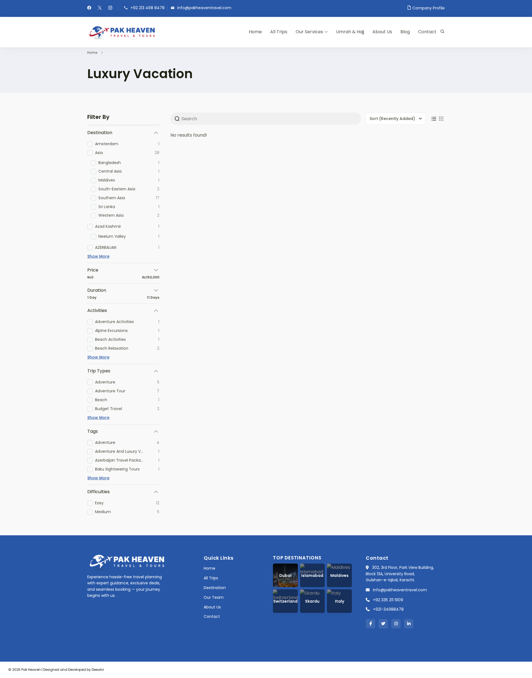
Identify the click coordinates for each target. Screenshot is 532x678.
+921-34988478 (388, 609)
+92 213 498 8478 (148, 8)
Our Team (214, 597)
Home (255, 32)
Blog (405, 32)
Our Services (309, 32)
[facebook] (89, 8)
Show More (98, 256)
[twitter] (100, 8)
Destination (215, 587)
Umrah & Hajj (350, 32)
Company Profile (428, 8)
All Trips (278, 32)
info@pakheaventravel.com (204, 8)
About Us (382, 32)
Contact (427, 32)
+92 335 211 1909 (388, 600)
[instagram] (110, 8)
